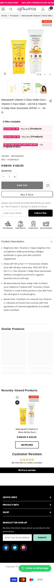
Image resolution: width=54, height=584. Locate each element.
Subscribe (40, 213)
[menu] (3, 9)
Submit (42, 537)
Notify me (27, 444)
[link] (13, 368)
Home (4, 15)
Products (14, 15)
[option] (27, 51)
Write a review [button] (27, 470)
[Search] (11, 9)
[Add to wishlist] (47, 185)
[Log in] (43, 9)
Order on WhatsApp (37, 568)
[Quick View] (17, 402)
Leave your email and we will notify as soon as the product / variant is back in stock (26, 205)
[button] (44, 74)
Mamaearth (17, 155)
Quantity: (6, 170)
